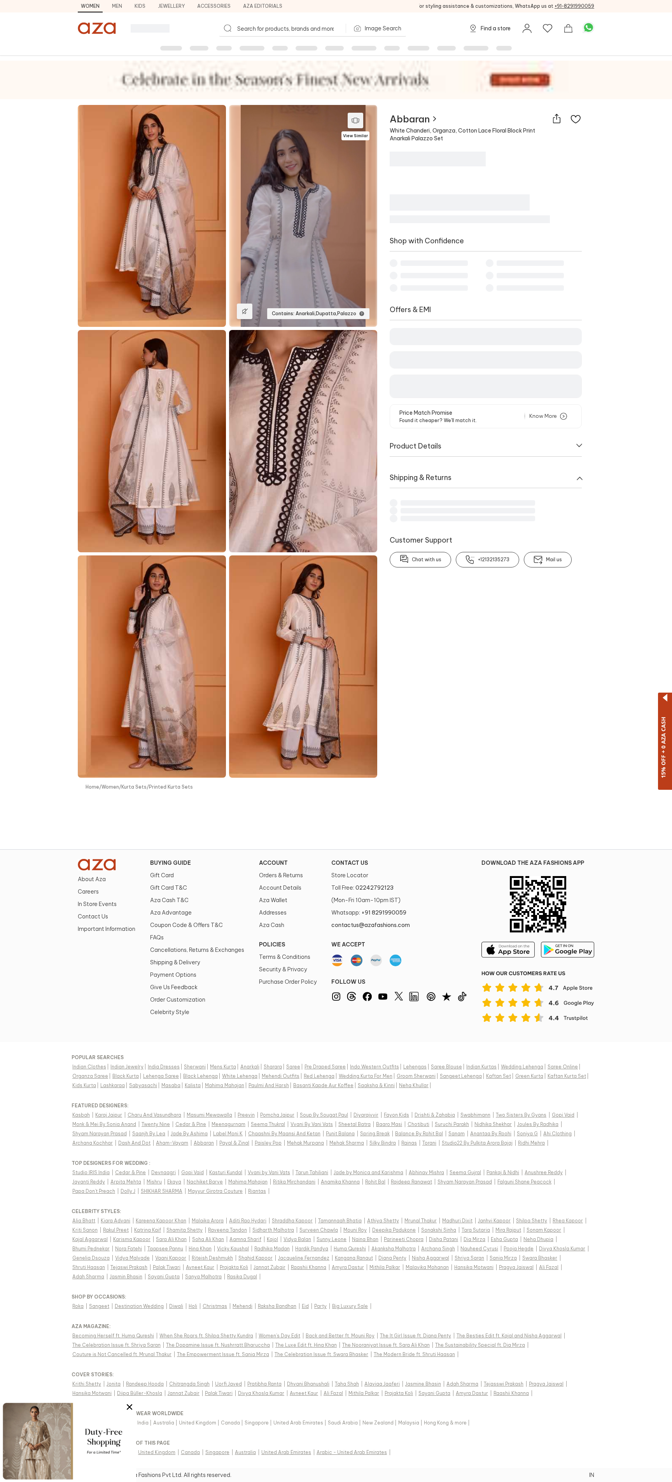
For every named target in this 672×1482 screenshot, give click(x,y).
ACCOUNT (273, 862)
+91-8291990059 (574, 6)
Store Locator (349, 875)
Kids (140, 6)
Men (117, 6)
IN (591, 1475)
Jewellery (171, 6)
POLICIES (272, 944)
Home (92, 787)
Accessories (214, 6)
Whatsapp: (368, 912)
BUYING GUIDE (170, 862)
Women (90, 6)
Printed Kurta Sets (171, 787)
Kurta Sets (134, 787)
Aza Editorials (262, 6)
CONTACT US (349, 862)
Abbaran (410, 119)
